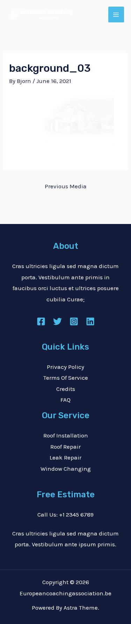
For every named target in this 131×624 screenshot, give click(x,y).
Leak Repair (65, 457)
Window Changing (66, 468)
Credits (65, 388)
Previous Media (66, 186)
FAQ (65, 399)
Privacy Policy (65, 366)
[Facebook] (41, 321)
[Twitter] (57, 321)
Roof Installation (65, 435)
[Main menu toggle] (116, 15)
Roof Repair (65, 446)
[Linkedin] (90, 321)
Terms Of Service (65, 377)
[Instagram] (74, 321)
